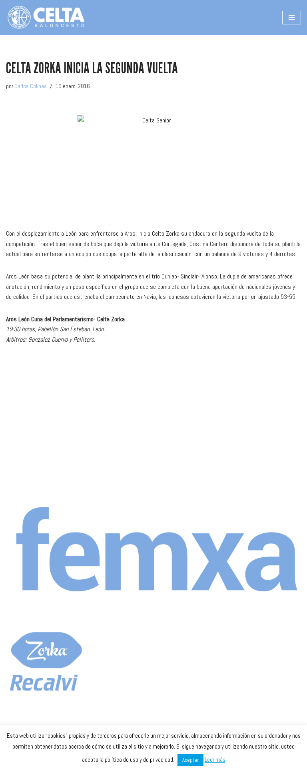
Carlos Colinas (30, 86)
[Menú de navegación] (291, 17)
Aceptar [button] (190, 760)
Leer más (215, 759)
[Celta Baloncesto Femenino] (46, 17)
